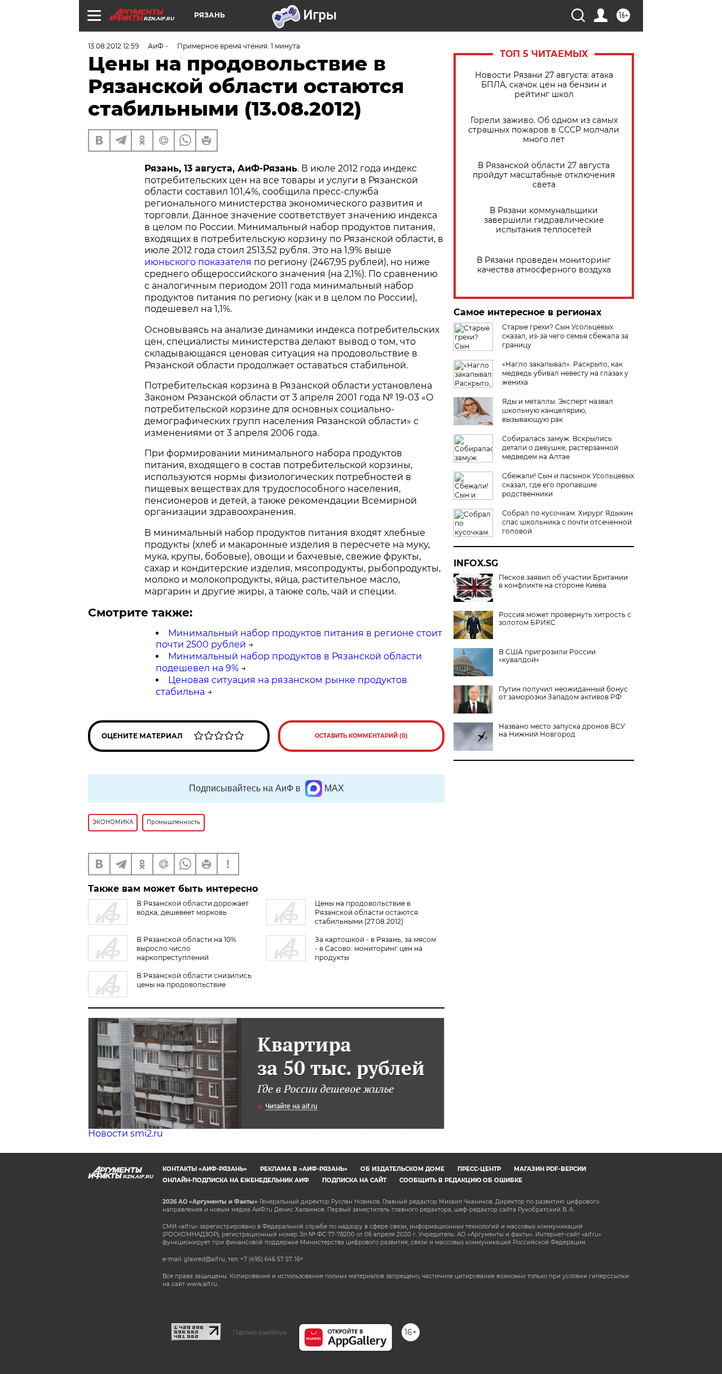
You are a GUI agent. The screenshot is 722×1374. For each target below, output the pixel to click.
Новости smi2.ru (125, 1133)
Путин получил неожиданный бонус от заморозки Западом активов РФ (563, 693)
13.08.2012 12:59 (113, 46)
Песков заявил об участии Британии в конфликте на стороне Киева (563, 581)
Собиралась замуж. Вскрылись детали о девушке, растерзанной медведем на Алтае (560, 447)
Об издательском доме (402, 1169)
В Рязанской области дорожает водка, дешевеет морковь (193, 908)
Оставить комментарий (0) (361, 735)
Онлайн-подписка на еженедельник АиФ (235, 1180)
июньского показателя (198, 262)
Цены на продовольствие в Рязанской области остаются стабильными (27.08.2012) (366, 912)
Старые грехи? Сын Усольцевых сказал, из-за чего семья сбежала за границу (565, 336)
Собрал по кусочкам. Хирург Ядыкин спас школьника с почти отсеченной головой (567, 522)
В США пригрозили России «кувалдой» (547, 656)
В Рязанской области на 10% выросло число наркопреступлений (186, 948)
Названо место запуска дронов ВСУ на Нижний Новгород (562, 730)
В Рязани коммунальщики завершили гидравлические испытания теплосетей (544, 220)
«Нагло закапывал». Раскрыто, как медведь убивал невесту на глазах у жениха (565, 373)
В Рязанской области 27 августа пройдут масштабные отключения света (544, 175)
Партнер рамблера (260, 1332)
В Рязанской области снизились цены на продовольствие (194, 980)
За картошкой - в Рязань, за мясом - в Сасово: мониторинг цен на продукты (375, 948)
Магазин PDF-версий (550, 1169)
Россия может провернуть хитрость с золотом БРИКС (565, 619)
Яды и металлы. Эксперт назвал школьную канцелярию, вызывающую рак (557, 410)
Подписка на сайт (354, 1180)
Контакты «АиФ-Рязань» (204, 1169)
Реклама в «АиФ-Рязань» (303, 1169)
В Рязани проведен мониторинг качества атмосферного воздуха (544, 265)
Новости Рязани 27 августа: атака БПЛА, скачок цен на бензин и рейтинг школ (544, 85)
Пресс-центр (479, 1169)
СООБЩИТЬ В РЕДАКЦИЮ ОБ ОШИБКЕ (460, 1180)
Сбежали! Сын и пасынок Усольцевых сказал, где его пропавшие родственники (568, 485)
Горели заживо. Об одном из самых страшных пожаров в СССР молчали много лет (543, 130)
